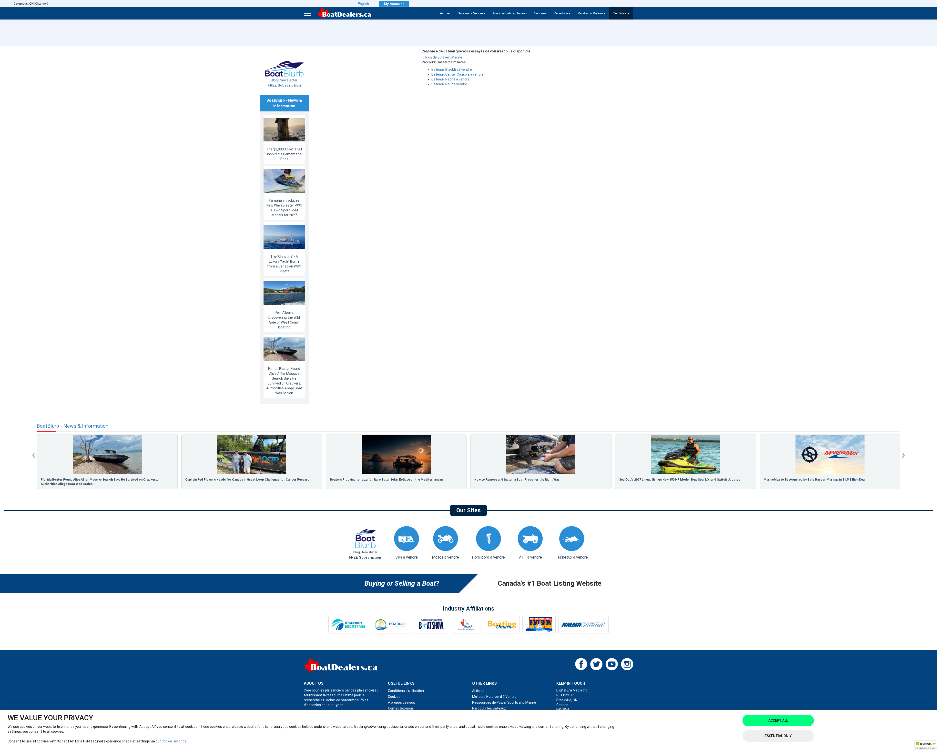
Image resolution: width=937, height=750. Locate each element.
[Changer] (31, 3)
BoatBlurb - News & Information (72, 426)
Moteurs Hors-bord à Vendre (494, 697)
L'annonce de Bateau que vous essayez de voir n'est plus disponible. (476, 51)
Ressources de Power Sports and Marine (504, 702)
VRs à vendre (406, 557)
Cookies (394, 697)
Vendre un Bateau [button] (590, 13)
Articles (478, 691)
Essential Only (778, 736)
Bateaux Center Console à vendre (457, 74)
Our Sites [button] (620, 13)
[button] (926, 745)
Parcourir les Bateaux (489, 708)
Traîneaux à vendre (572, 557)
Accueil (445, 13)
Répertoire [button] (561, 13)
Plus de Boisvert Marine (443, 57)
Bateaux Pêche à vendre (450, 79)
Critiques (540, 13)
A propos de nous (401, 702)
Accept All (778, 720)
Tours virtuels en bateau (510, 13)
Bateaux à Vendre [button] (470, 13)
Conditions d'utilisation (406, 691)
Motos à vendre (445, 557)
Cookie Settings (174, 741)
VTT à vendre (530, 557)
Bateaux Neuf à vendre (449, 84)
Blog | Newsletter (284, 83)
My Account (394, 4)
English (363, 4)
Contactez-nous (401, 708)
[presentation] (33, 454)
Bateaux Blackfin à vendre (451, 69)
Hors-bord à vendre (488, 557)
